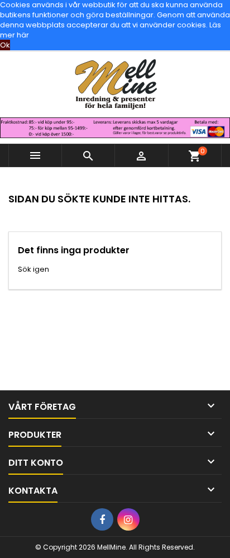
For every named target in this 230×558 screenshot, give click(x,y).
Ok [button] (5, 45)
